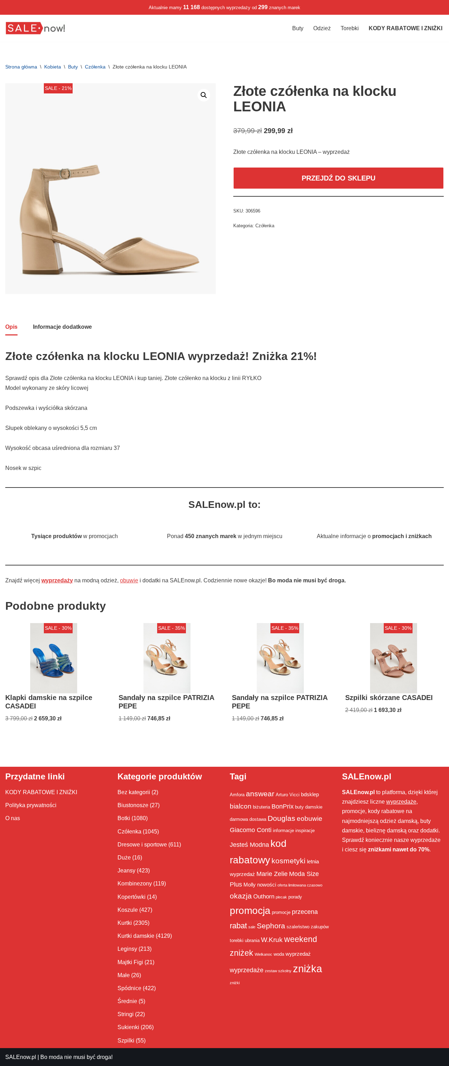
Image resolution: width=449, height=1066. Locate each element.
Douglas (281, 818)
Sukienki (128, 1027)
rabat (238, 925)
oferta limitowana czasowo (299, 885)
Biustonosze (133, 805)
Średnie (127, 1001)
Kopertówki (132, 897)
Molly (249, 885)
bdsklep (310, 794)
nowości (266, 885)
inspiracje (305, 830)
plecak (281, 897)
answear (260, 794)
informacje (283, 830)
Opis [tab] (11, 327)
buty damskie (308, 807)
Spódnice (129, 988)
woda (279, 954)
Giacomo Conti (251, 829)
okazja (241, 896)
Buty (297, 28)
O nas (12, 818)
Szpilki (126, 1041)
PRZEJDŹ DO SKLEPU (338, 178)
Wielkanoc (263, 954)
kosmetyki (289, 861)
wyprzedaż (298, 954)
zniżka (307, 968)
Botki (124, 818)
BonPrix (283, 806)
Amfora (237, 794)
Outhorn (263, 896)
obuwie (129, 580)
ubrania (252, 940)
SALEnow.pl (20, 1057)
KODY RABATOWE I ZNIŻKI (41, 792)
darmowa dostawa (248, 819)
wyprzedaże (246, 970)
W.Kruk (272, 939)
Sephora (271, 926)
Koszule (128, 910)
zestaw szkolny (278, 971)
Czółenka (95, 67)
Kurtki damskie (136, 936)
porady (295, 897)
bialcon (241, 806)
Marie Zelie (272, 873)
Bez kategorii (134, 792)
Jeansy (126, 871)
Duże (124, 858)
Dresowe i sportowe (142, 845)
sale (251, 927)
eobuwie (309, 818)
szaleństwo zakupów (308, 926)
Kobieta (52, 67)
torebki (236, 940)
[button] (203, 95)
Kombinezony (135, 884)
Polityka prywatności (30, 805)
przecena (305, 911)
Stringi (126, 1014)
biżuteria (261, 807)
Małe (124, 975)
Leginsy (127, 949)
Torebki (350, 28)
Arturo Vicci (288, 794)
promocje (281, 912)
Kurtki (125, 923)
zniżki (235, 983)
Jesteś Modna (249, 844)
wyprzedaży (57, 580)
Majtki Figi (130, 962)
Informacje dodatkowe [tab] (62, 327)
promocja (250, 910)
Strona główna (21, 67)
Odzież (322, 28)
